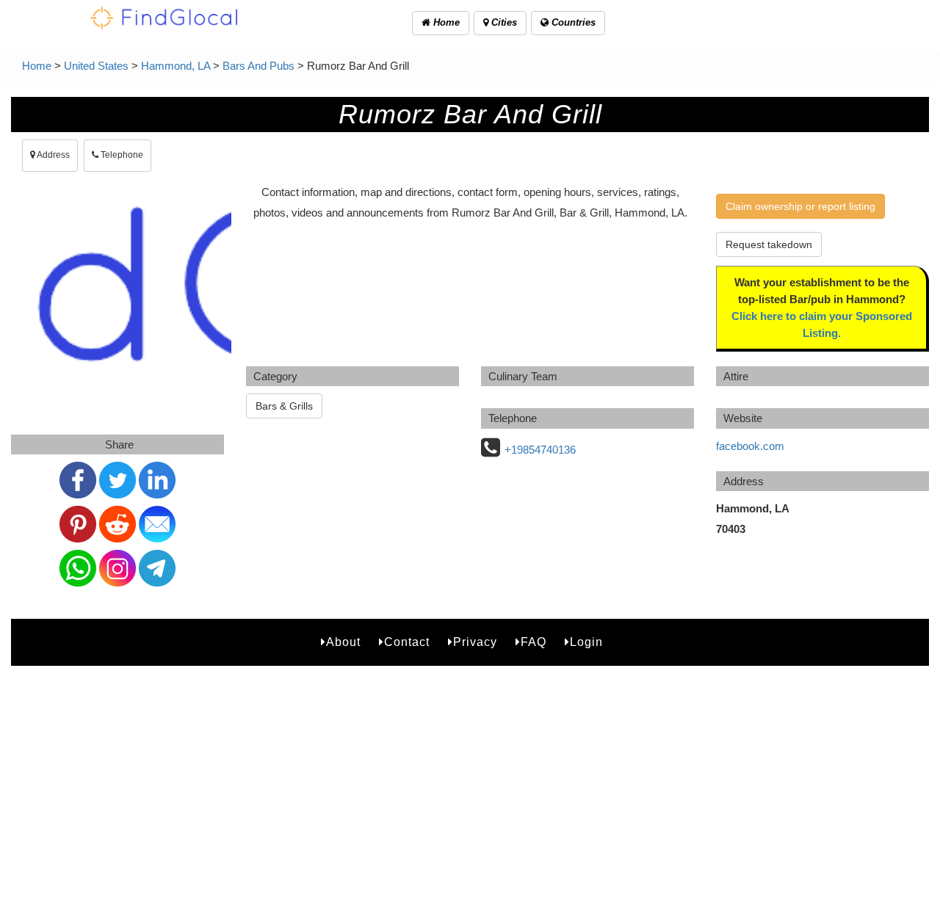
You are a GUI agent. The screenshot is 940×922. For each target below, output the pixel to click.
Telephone (120, 155)
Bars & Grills (284, 406)
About (343, 642)
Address (52, 155)
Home (445, 22)
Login (586, 642)
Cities (502, 22)
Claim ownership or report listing (800, 206)
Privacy (475, 642)
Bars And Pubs (258, 65)
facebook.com (750, 446)
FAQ (533, 642)
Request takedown (769, 244)
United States (96, 65)
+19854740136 (540, 449)
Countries (572, 22)
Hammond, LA (175, 65)
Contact (407, 642)
